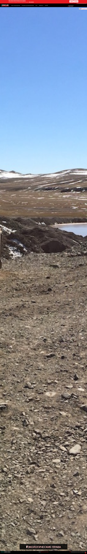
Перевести (84, 8)
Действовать (71, 6)
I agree (71, 1)
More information (31, 2)
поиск (46, 5)
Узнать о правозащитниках (15, 5)
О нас (36, 5)
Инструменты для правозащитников (28, 5)
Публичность (41, 5)
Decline (76, 1)
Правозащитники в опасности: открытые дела (78, 551)
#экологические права (44, 551)
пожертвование (71, 5)
